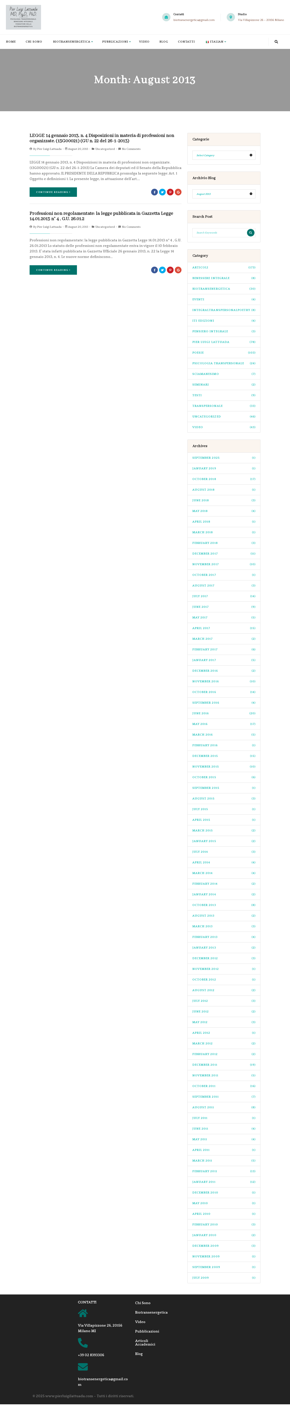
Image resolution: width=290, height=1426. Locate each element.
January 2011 (223, 1182)
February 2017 (223, 649)
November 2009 (223, 1256)
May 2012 (223, 1022)
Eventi (223, 299)
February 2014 (223, 883)
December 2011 (223, 1064)
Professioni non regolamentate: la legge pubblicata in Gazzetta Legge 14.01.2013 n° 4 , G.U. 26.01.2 (101, 216)
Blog (163, 41)
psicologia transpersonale (223, 363)
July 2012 (223, 1001)
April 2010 (223, 1214)
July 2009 (223, 1277)
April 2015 (223, 820)
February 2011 (223, 1171)
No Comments (131, 149)
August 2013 (223, 915)
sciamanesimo (223, 374)
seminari (223, 384)
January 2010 (223, 1235)
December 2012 (223, 958)
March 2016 (223, 734)
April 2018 (223, 521)
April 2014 (223, 862)
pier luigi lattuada (223, 342)
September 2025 (223, 457)
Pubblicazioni (115, 41)
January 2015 (223, 841)
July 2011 (223, 1118)
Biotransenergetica (71, 41)
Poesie (223, 352)
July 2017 (223, 596)
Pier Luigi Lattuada (49, 149)
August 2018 (223, 489)
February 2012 (223, 1054)
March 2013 (223, 926)
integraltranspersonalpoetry (223, 310)
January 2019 (223, 468)
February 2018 (223, 543)
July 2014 (223, 852)
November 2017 (223, 564)
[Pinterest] (170, 192)
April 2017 (223, 628)
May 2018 (223, 511)
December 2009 (223, 1246)
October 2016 (223, 692)
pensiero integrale (223, 331)
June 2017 (223, 607)
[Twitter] (162, 192)
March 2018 (223, 532)
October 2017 (223, 575)
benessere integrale (223, 278)
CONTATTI (87, 1302)
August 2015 (223, 798)
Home (11, 41)
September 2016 (223, 702)
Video (144, 41)
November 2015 (223, 766)
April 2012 (223, 1033)
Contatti (186, 41)
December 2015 (223, 756)
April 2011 (223, 1150)
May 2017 (223, 617)
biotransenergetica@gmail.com (194, 20)
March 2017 (223, 639)
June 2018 (223, 500)
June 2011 (223, 1128)
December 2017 (223, 553)
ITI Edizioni (223, 320)
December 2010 (223, 1192)
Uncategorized (105, 149)
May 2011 (223, 1139)
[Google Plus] (178, 192)
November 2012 (223, 969)
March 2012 (223, 1043)
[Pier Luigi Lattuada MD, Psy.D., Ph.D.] (23, 17)
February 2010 (223, 1224)
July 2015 (223, 809)
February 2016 (223, 745)
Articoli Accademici (145, 1343)
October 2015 (223, 777)
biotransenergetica (223, 288)
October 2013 (223, 905)
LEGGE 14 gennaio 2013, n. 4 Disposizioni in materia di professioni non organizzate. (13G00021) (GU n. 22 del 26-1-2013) (102, 138)
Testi (223, 395)
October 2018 (223, 479)
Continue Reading (52, 192)
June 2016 (223, 713)
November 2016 (223, 681)
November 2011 (223, 1075)
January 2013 (223, 947)
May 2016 (223, 724)
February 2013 (223, 937)
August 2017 (223, 585)
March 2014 (223, 873)
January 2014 (223, 894)
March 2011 (223, 1160)
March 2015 (223, 830)
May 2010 (223, 1203)
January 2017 (223, 660)
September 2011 (223, 1096)
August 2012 (223, 990)
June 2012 (223, 1011)
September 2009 (223, 1267)
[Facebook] (154, 192)
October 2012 (223, 979)
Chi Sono (34, 41)
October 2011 (223, 1086)
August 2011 (223, 1107)
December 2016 (223, 670)
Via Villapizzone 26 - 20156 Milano (261, 20)
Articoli (223, 267)
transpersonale (223, 406)
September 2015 (223, 788)
